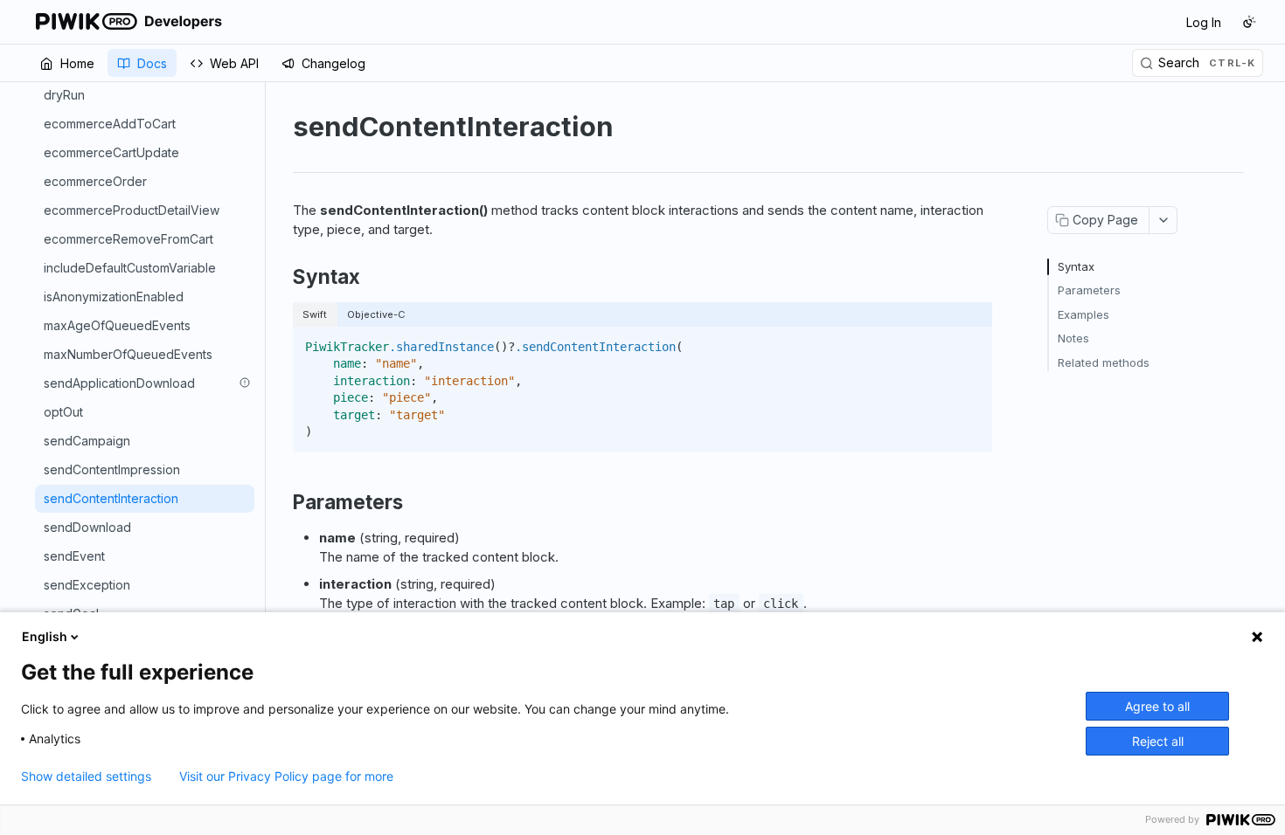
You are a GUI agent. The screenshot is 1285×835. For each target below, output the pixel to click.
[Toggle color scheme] (1249, 22)
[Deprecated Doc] (245, 382)
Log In (1203, 22)
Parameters (1089, 290)
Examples (1083, 314)
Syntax (1076, 266)
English (44, 636)
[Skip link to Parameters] (281, 502)
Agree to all (1157, 706)
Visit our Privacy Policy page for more (286, 776)
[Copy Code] (971, 341)
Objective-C (376, 314)
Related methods (1104, 362)
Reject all (1158, 741)
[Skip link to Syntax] (281, 276)
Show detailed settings (86, 776)
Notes (1073, 338)
